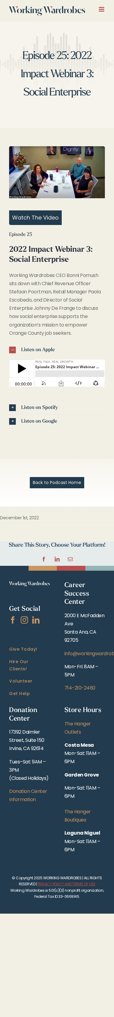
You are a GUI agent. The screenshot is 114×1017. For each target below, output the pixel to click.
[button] (57, 350)
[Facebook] (12, 620)
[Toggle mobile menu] (102, 9)
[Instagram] (24, 620)
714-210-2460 (79, 687)
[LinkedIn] (36, 620)
